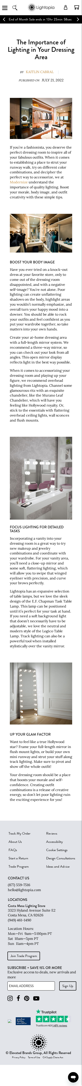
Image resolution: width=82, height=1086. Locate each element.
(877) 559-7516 (19, 885)
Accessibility (54, 841)
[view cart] (77, 7)
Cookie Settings (57, 850)
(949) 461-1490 (19, 920)
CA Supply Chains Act (53, 1057)
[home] (41, 11)
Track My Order (19, 833)
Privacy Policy (18, 1057)
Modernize (19, 182)
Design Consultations (60, 858)
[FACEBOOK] (18, 998)
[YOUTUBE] (36, 998)
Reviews (51, 833)
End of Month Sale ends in (27, 19)
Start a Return (18, 858)
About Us (15, 841)
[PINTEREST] (26, 998)
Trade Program (19, 866)
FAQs (13, 850)
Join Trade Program (23, 956)
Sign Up (67, 986)
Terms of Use (34, 1057)
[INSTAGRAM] (10, 998)
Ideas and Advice (58, 866)
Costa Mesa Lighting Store (26, 905)
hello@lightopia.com (24, 890)
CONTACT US (18, 878)
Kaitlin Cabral (40, 72)
